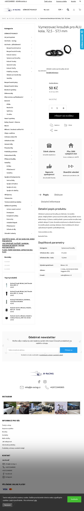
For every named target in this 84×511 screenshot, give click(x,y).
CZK (59, 9)
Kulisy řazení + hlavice (12, 122)
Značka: (53, 83)
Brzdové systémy (10, 90)
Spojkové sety (11, 187)
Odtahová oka (9, 141)
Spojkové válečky (12, 190)
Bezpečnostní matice (14, 48)
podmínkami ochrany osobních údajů (51, 355)
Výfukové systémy (10, 206)
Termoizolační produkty (12, 202)
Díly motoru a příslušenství (13, 97)
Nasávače (10, 108)
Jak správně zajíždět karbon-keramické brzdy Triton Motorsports (15, 245)
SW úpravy (8, 195)
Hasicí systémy (9, 118)
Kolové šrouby (11, 61)
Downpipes (10, 213)
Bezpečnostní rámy (11, 86)
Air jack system (9, 37)
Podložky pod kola (10, 152)
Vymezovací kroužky (13, 58)
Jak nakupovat (7, 442)
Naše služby (6, 438)
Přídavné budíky (10, 159)
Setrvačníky (11, 180)
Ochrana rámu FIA (10, 137)
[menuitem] (30, 9)
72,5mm (64, 258)
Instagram (45, 381)
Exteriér (7, 101)
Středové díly (11, 229)
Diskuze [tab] (58, 194)
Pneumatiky (8, 148)
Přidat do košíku (64, 116)
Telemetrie (8, 198)
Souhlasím (74, 499)
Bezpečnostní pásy (11, 82)
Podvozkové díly (10, 155)
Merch (6, 126)
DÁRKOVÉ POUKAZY (11, 33)
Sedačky (7, 163)
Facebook (39, 381)
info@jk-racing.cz (32, 387)
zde (35, 500)
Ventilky (9, 78)
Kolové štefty (11, 68)
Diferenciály (8, 93)
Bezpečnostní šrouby (14, 51)
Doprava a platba (61, 1)
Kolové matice (11, 55)
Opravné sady (11, 65)
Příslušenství (11, 169)
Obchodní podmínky (8, 445)
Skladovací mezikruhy (14, 75)
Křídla (8, 104)
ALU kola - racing (10, 41)
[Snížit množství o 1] (52, 108)
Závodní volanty (10, 233)
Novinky (73, 1)
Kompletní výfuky (12, 216)
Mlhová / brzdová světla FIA (14, 129)
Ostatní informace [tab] (50, 201)
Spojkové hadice (12, 184)
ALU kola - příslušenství (12, 45)
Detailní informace (52, 73)
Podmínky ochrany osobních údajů (13, 448)
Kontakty (5, 435)
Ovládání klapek (12, 223)
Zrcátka (9, 114)
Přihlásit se (68, 350)
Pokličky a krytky (12, 72)
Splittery (10, 111)
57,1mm (64, 253)
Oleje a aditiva (9, 133)
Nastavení (7, 505)
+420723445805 (57, 387)
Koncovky (10, 219)
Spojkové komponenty (12, 177)
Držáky (9, 166)
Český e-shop (48, 1)
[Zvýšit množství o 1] (63, 108)
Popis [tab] (46, 194)
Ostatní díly (8, 144)
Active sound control (14, 209)
